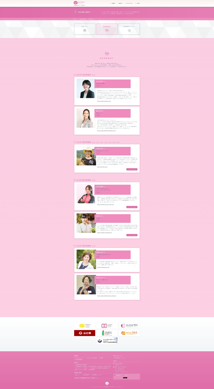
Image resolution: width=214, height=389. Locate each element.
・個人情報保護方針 (78, 359)
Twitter (126, 375)
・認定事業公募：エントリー (119, 358)
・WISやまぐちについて (79, 358)
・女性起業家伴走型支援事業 (80, 364)
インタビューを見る (132, 169)
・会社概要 (100, 358)
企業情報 (113, 3)
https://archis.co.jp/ (102, 166)
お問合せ (138, 3)
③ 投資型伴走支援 (107, 366)
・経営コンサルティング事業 (80, 369)
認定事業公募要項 (83, 18)
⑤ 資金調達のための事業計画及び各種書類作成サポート (100, 368)
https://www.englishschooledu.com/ (106, 130)
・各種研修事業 (91, 369)
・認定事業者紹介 (86, 374)
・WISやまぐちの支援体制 (91, 358)
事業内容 (120, 3)
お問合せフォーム (119, 364)
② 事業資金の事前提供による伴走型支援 (95, 366)
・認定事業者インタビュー (96, 374)
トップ (76, 18)
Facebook (117, 375)
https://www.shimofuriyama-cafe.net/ (106, 295)
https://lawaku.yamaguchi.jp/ (104, 232)
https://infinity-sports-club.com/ (105, 204)
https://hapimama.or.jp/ (103, 267)
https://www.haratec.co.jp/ (104, 101)
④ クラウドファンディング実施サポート (82, 368)
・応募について (77, 374)
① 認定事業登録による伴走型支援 (81, 366)
